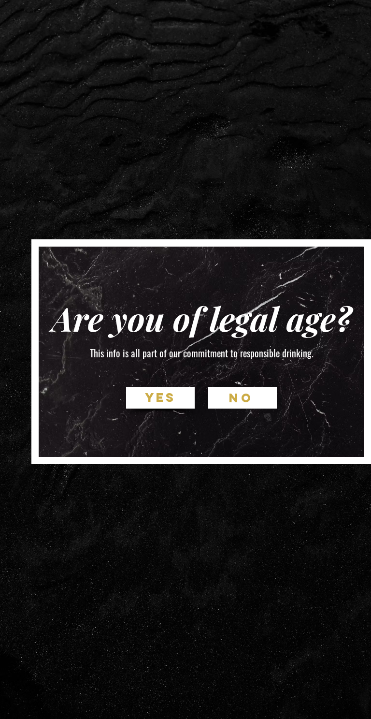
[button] (160, 398)
